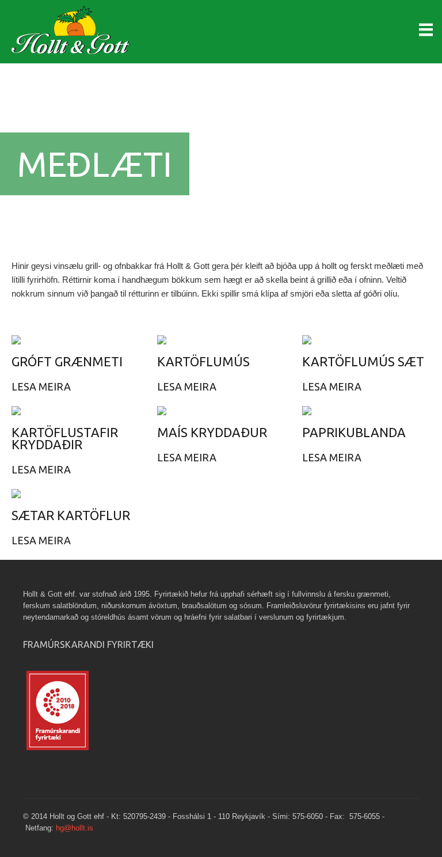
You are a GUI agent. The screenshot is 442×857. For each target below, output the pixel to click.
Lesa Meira (41, 386)
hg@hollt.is (74, 828)
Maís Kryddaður (212, 432)
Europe (75, 34)
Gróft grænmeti (67, 361)
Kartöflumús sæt (363, 361)
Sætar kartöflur (71, 515)
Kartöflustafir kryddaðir (65, 438)
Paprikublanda (354, 432)
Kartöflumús (203, 361)
